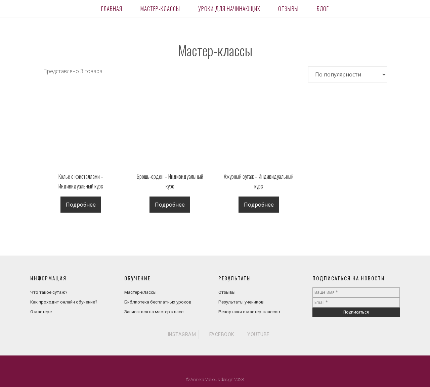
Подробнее (81, 204)
